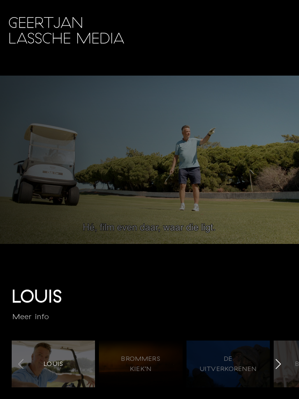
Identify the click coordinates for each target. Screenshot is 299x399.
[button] (278, 364)
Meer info (30, 316)
